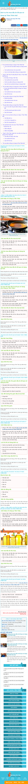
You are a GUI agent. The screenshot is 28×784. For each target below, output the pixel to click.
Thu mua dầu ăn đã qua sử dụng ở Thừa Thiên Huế (13, 64)
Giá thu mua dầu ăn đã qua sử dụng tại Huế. (13, 82)
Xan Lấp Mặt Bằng (14, 752)
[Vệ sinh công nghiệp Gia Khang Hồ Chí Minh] (14, 774)
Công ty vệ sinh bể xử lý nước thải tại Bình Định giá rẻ (14, 673)
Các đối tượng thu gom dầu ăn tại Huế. (12, 110)
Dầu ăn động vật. (8, 128)
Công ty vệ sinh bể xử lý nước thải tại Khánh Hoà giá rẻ (14, 681)
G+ (21, 25)
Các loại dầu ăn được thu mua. (11, 100)
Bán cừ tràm (14, 693)
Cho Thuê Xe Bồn (14, 700)
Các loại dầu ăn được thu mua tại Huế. (12, 70)
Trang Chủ (3, 8)
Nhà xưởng (25, 778)
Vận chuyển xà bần (14, 742)
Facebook (13, 25)
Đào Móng (14, 707)
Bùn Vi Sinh (13, 697)
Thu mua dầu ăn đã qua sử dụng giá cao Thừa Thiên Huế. (14, 86)
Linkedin (25, 25)
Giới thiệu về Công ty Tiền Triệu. (11, 136)
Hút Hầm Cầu (14, 718)
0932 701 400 (19, 782)
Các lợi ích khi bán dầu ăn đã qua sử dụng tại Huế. (15, 72)
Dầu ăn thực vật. (8, 126)
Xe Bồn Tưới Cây (14, 766)
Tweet (18, 25)
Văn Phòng (19, 778)
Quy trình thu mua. (8, 93)
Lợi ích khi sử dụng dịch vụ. (10, 120)
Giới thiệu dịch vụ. (8, 118)
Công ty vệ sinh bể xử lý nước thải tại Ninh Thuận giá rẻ (14, 685)
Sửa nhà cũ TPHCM (14, 735)
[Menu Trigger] (3, 3)
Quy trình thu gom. (8, 112)
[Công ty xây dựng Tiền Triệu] (14, 3)
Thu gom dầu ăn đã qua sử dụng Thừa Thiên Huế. (13, 105)
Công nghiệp (12, 778)
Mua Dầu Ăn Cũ (10, 8)
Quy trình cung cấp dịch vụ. (10, 122)
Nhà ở (7, 778)
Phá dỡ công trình (14, 731)
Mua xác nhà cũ (14, 724)
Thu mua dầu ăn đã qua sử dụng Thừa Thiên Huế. (13, 96)
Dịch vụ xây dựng (14, 704)
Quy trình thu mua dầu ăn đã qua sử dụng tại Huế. (14, 84)
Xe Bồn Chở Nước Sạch (13, 759)
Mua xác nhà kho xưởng (14, 728)
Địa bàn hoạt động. (8, 98)
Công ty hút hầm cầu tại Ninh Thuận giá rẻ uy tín (14, 669)
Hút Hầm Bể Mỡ (14, 714)
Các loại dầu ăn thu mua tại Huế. (11, 79)
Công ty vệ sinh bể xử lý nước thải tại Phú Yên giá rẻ (13, 677)
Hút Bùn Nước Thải (14, 711)
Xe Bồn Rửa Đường (14, 762)
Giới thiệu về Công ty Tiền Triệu (11, 77)
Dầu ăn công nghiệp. (8, 130)
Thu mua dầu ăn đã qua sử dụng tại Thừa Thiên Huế (13, 143)
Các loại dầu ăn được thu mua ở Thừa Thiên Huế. (13, 124)
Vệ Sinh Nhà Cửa (14, 749)
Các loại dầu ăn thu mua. (9, 138)
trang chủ (3, 778)
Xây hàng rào (14, 756)
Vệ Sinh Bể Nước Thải (14, 745)
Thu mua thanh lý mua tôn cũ (14, 738)
